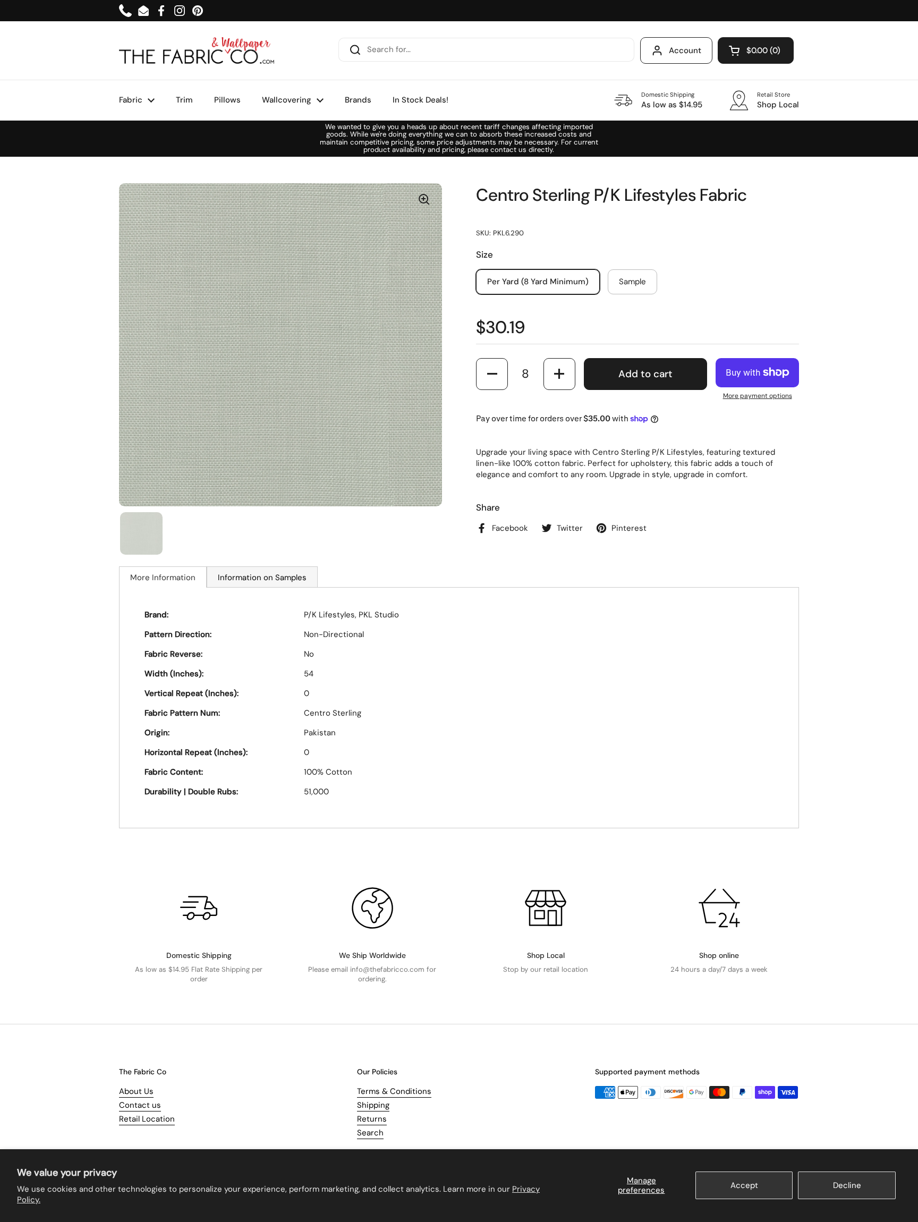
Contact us (140, 1105)
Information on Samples (262, 577)
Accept (744, 1185)
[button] (756, 50)
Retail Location (147, 1119)
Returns (372, 1119)
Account (685, 50)
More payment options (757, 396)
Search (370, 1132)
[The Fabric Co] (196, 50)
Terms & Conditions (394, 1091)
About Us (136, 1091)
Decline (847, 1185)
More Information (163, 577)
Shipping (373, 1105)
